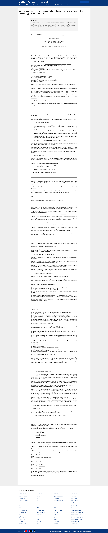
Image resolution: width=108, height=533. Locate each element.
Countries (56, 523)
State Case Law (40, 516)
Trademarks (56, 521)
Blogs (72, 504)
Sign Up (86, 1)
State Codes (39, 514)
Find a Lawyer (22, 4)
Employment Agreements (43, 15)
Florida (38, 519)
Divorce (38, 498)
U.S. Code (21, 514)
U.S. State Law (40, 510)
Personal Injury (40, 505)
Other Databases (58, 510)
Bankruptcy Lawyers (23, 495)
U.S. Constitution (22, 512)
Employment (56, 498)
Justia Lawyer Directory (76, 514)
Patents (55, 519)
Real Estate (56, 504)
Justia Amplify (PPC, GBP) (76, 519)
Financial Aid (74, 498)
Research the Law (37, 4)
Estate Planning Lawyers (24, 502)
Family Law (39, 504)
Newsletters (57, 4)
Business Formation (58, 495)
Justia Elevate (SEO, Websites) (77, 517)
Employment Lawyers (23, 500)
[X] (34, 531)
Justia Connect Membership (77, 512)
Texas (38, 523)
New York (39, 521)
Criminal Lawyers (22, 498)
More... (20, 507)
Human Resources (33, 15)
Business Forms (57, 516)
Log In (81, 1)
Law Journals (74, 502)
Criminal (38, 496)
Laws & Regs (51, 4)
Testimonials (74, 523)
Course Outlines (74, 500)
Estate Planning (40, 502)
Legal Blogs (56, 514)
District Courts (22, 521)
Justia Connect (53, 531)
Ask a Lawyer (29, 4)
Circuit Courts (22, 519)
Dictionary (73, 495)
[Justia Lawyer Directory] (36, 531)
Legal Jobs (56, 512)
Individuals (39, 493)
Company (64, 531)
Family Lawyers (22, 504)
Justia (22, 531)
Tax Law (55, 505)
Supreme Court (22, 517)
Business (56, 493)
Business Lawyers (23, 496)
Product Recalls (57, 517)
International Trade (58, 502)
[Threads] (31, 531)
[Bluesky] (32, 531)
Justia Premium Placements (77, 516)
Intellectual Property (58, 500)
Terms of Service (72, 531)
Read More (33, 29)
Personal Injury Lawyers (24, 505)
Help (67, 531)
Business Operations (58, 496)
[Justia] (24, 2)
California (39, 517)
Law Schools (44, 4)
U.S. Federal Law (23, 510)
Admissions (73, 496)
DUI (37, 500)
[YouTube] (26, 531)
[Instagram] (29, 531)
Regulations (21, 516)
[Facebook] (27, 531)
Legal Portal (58, 531)
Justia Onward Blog (75, 521)
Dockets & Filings (22, 523)
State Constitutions (41, 512)
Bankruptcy (39, 495)
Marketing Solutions (65, 4)
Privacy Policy (79, 531)
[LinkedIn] (24, 531)
